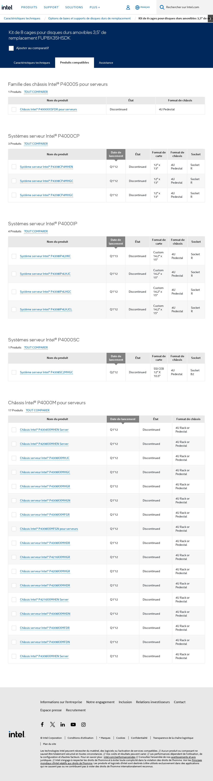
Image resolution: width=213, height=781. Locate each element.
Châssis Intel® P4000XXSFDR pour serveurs (48, 109)
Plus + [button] (95, 7)
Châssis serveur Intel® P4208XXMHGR (45, 571)
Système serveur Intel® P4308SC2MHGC (46, 372)
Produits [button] (29, 7)
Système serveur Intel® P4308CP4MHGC (46, 181)
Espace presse (51, 710)
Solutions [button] (74, 7)
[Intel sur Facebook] (42, 725)
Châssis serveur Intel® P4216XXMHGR (45, 557)
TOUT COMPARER (36, 92)
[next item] (210, 18)
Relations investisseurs (153, 702)
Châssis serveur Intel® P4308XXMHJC (44, 458)
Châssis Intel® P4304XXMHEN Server (44, 430)
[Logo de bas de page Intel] (17, 734)
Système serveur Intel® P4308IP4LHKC (45, 256)
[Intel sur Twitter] (52, 725)
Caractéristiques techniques (32, 63)
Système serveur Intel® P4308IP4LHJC (45, 274)
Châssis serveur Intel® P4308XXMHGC (45, 472)
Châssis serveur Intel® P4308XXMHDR (45, 543)
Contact (180, 702)
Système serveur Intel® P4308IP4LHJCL (46, 309)
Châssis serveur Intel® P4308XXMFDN (45, 642)
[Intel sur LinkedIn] (62, 725)
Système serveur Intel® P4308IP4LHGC (45, 291)
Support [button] (51, 7)
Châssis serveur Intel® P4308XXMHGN (45, 500)
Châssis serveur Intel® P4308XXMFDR (45, 628)
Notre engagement (100, 702)
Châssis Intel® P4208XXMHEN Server (44, 444)
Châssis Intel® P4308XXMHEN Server (44, 656)
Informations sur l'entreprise (61, 702)
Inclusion (125, 702)
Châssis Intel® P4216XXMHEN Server (44, 599)
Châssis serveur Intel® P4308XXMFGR (45, 514)
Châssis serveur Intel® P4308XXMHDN (45, 614)
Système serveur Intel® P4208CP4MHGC (46, 195)
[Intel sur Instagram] (83, 725)
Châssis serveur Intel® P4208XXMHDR (45, 585)
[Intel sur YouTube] (73, 725)
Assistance (106, 63)
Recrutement (76, 710)
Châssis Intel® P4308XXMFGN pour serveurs (49, 529)
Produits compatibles (74, 63)
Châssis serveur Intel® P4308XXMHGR (45, 486)
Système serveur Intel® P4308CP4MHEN (46, 167)
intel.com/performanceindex (119, 757)
